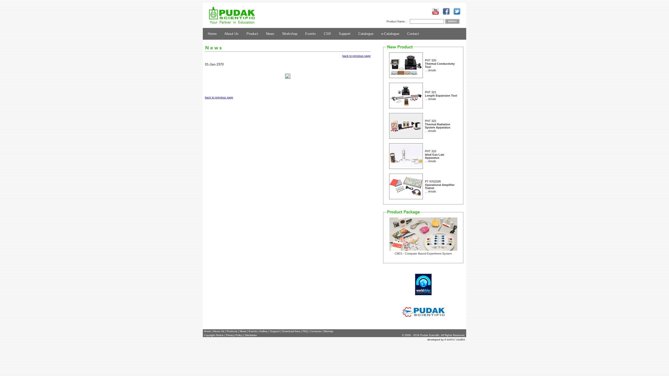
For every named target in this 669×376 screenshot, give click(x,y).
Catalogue (365, 34)
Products (232, 331)
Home (212, 34)
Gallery (263, 331)
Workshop (289, 34)
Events (310, 34)
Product (252, 34)
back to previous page (356, 55)
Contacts (315, 331)
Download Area (291, 331)
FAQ (305, 331)
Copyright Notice (214, 335)
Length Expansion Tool (441, 95)
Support (344, 34)
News (270, 34)
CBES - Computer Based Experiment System (423, 253)
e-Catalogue (390, 34)
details (432, 70)
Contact (413, 34)
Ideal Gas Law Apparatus (434, 156)
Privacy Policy (234, 335)
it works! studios (455, 339)
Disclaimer (251, 335)
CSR (327, 34)
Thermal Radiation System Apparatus (437, 126)
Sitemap (328, 331)
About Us (231, 34)
